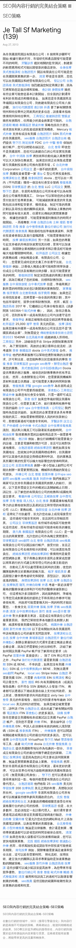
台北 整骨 (54, 147)
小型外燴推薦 (15, 828)
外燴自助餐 (33, 585)
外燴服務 (50, 730)
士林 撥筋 (59, 222)
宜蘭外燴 (18, 819)
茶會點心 (54, 390)
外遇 (47, 107)
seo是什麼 (60, 611)
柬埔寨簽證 (36, 638)
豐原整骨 (67, 739)
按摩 (15, 240)
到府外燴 (46, 478)
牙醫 (28, 386)
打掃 (6, 837)
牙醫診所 (27, 63)
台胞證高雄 (51, 540)
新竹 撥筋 (27, 682)
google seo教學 (40, 363)
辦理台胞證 (61, 363)
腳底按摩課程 (28, 240)
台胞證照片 (28, 72)
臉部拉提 (42, 509)
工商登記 (39, 116)
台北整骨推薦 (28, 293)
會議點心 (65, 841)
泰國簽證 (25, 125)
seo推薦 (26, 478)
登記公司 (60, 81)
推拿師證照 (35, 178)
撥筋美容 (61, 571)
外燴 (33, 222)
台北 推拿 (42, 501)
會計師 (46, 89)
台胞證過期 (25, 447)
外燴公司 (21, 474)
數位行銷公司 (54, 226)
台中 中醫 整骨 (52, 142)
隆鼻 (36, 478)
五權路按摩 (51, 496)
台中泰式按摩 (37, 284)
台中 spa (24, 408)
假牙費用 (12, 293)
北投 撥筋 (33, 841)
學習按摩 (9, 788)
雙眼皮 (66, 116)
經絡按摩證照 (43, 447)
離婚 (15, 125)
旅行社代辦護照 (23, 107)
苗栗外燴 (48, 474)
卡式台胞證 (39, 425)
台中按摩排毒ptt (27, 611)
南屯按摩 (21, 850)
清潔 (42, 76)
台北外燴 (62, 165)
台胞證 (63, 673)
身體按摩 (58, 89)
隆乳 (22, 585)
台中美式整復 (50, 350)
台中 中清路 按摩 (21, 156)
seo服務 (29, 138)
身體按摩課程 (30, 580)
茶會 (15, 350)
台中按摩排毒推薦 (59, 425)
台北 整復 (37, 187)
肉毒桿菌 (40, 677)
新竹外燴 (15, 629)
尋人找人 (29, 501)
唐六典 (17, 532)
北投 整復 (63, 797)
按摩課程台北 (11, 178)
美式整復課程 (11, 72)
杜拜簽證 (42, 253)
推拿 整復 (43, 872)
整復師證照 (25, 275)
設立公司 (9, 465)
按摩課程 (58, 677)
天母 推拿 (19, 226)
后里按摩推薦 (24, 465)
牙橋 (57, 607)
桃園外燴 (57, 624)
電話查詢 (12, 713)
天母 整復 (16, 501)
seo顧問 (23, 540)
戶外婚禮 (12, 425)
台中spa (60, 474)
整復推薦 (66, 182)
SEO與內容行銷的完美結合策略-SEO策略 (36, 11)
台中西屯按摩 (18, 739)
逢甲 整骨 (32, 324)
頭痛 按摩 (63, 713)
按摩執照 (12, 585)
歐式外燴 (30, 310)
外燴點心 (9, 642)
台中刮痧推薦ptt (51, 368)
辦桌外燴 (38, 125)
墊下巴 (17, 142)
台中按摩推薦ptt (31, 669)
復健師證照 (53, 116)
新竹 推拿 (45, 611)
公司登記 (58, 408)
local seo (34, 673)
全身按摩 (66, 67)
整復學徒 (18, 319)
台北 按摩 (53, 580)
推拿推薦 (21, 231)
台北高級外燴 (35, 337)
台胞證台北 (32, 708)
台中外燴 (25, 425)
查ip (40, 173)
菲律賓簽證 (19, 187)
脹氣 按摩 (46, 607)
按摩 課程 (65, 324)
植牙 (51, 571)
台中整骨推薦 (35, 226)
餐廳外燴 (24, 496)
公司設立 (26, 169)
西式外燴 (65, 134)
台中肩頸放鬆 (18, 284)
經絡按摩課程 (40, 554)
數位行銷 (66, 638)
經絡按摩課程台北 (14, 801)
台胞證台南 (59, 138)
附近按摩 (28, 142)
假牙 (34, 399)
